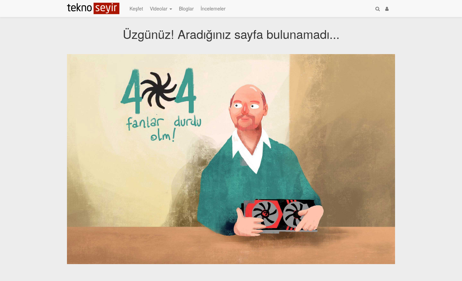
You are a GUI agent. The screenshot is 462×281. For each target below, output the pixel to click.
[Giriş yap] (387, 8)
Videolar (159, 8)
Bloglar (186, 8)
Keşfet (136, 8)
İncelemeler (213, 8)
